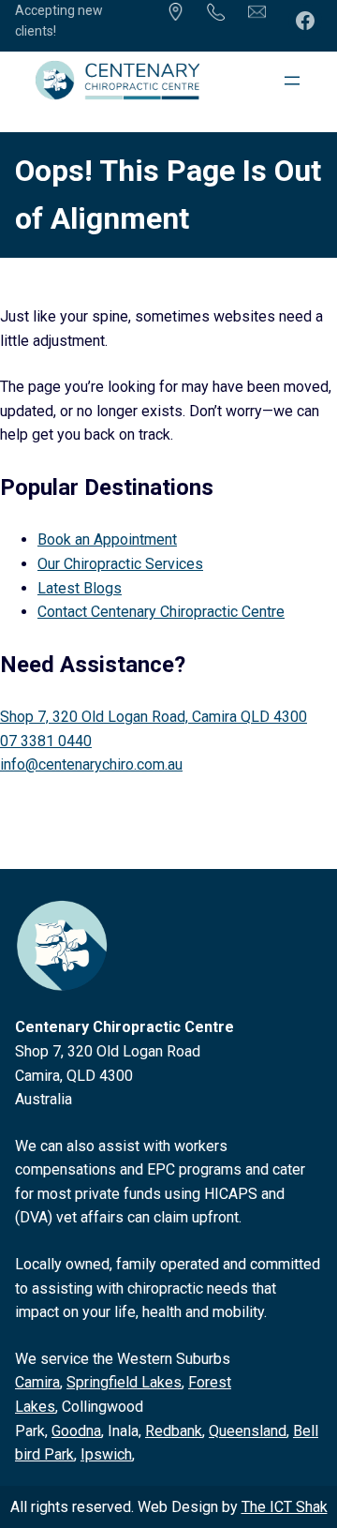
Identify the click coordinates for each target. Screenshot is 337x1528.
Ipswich (106, 1454)
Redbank (173, 1431)
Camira (37, 1382)
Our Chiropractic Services (120, 564)
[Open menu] (292, 80)
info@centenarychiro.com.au (91, 764)
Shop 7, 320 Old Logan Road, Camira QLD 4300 (153, 717)
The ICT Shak (285, 1507)
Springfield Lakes (124, 1382)
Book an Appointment (107, 539)
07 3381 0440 (46, 741)
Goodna (76, 1431)
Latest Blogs (79, 588)
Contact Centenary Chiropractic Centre (161, 612)
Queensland (247, 1431)
